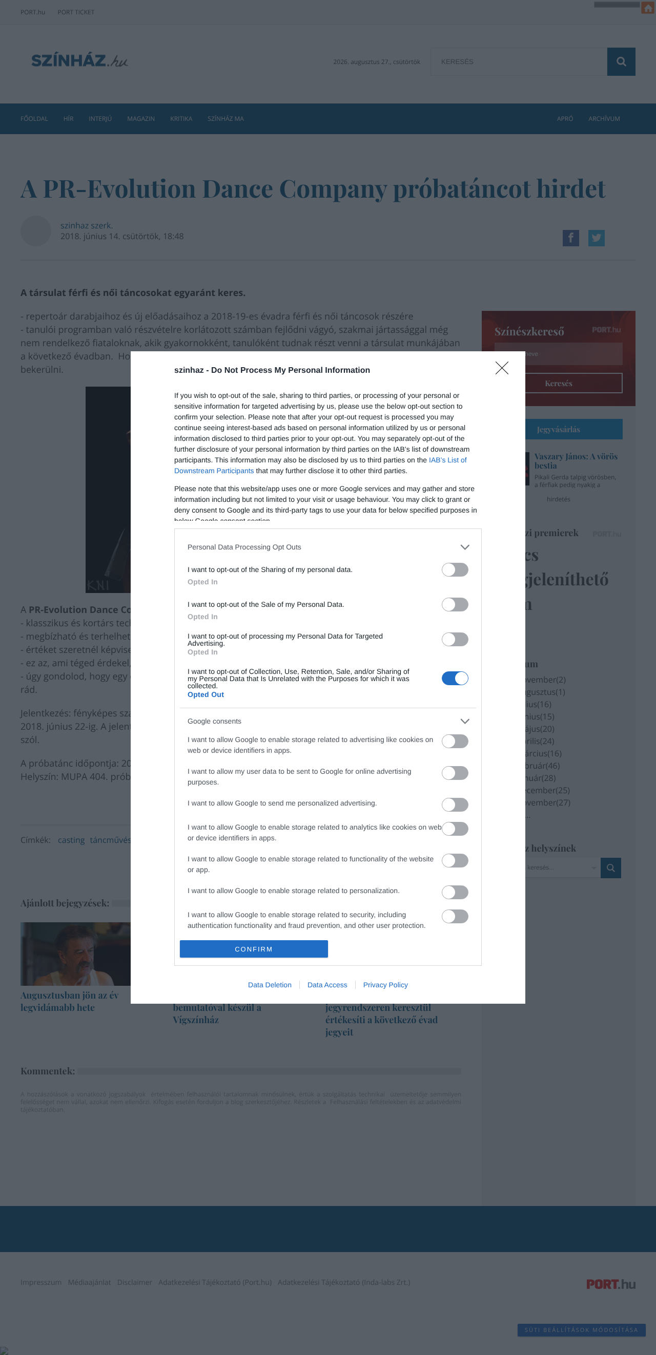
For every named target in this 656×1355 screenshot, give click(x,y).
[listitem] (328, 547)
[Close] (505, 371)
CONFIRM (254, 949)
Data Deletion (270, 985)
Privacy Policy (385, 985)
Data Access (327, 985)
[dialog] (328, 677)
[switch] (455, 570)
